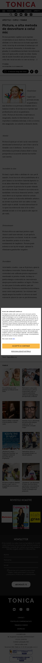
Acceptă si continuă (21, 346)
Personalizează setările (21, 351)
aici (13, 338)
